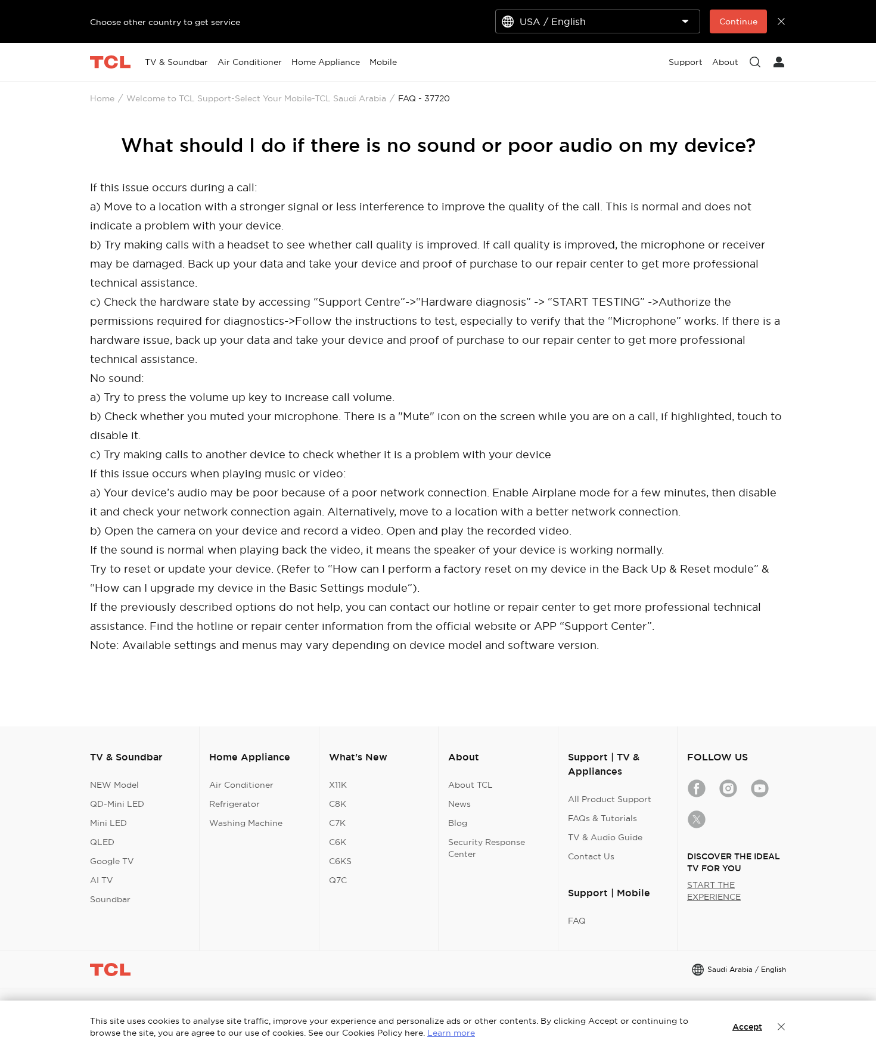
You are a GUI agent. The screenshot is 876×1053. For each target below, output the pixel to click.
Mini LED (108, 823)
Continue (738, 21)
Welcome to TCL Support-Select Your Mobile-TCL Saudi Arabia (256, 98)
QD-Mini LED (117, 804)
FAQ (577, 920)
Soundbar (110, 899)
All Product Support (609, 799)
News (459, 804)
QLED (102, 842)
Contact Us (591, 856)
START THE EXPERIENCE (714, 891)
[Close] (781, 1027)
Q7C (338, 880)
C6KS (340, 861)
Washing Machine (245, 823)
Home (102, 98)
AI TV (101, 880)
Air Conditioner (241, 784)
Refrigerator (234, 804)
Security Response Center (486, 848)
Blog (457, 823)
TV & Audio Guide (605, 837)
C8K (337, 804)
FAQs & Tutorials (602, 818)
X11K (338, 784)
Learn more (451, 1032)
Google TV (112, 861)
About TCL (470, 784)
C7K (337, 823)
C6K (337, 842)
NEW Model (114, 784)
